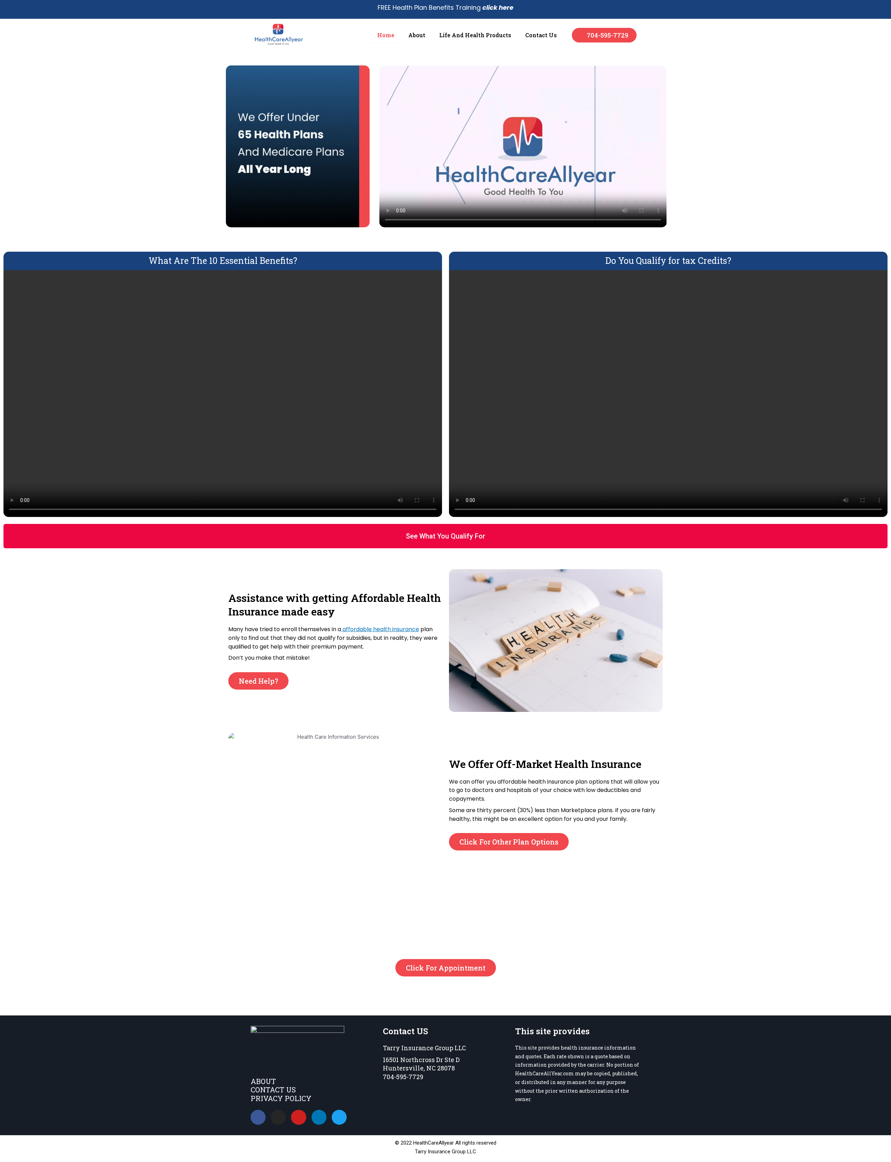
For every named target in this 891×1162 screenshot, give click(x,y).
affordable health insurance (380, 629)
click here (497, 7)
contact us (541, 35)
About (416, 35)
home (385, 35)
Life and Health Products (475, 35)
